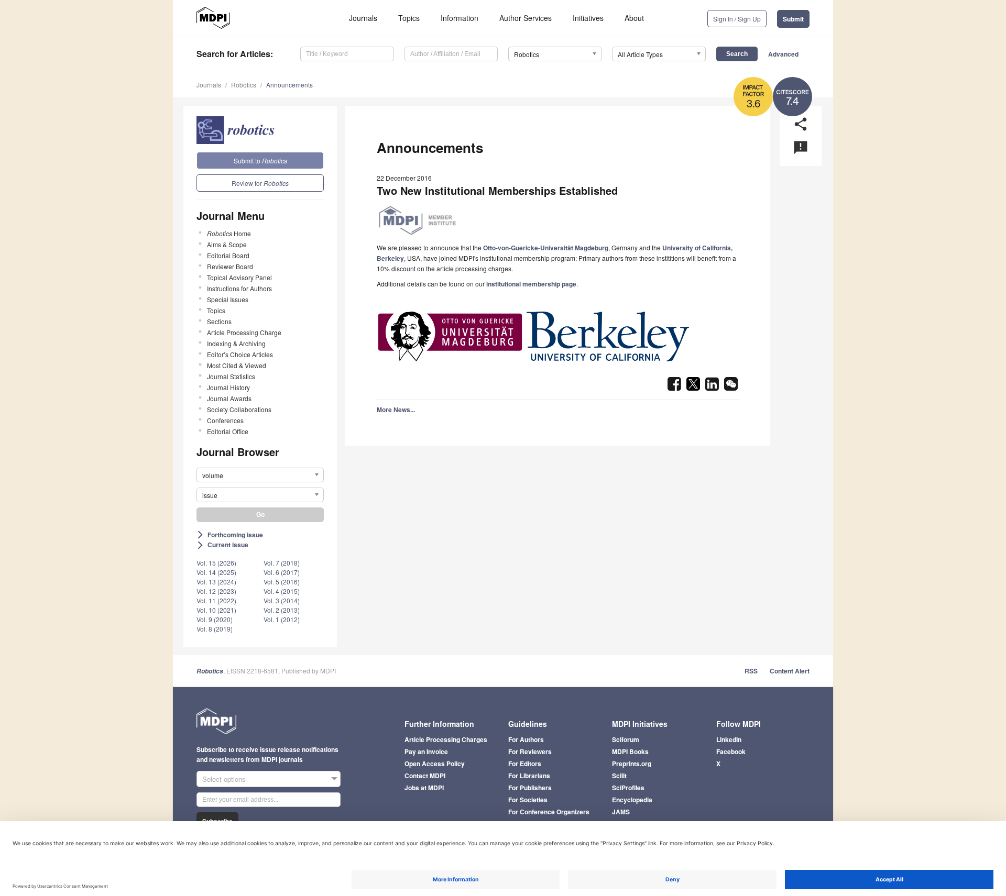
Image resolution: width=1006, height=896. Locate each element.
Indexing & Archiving (236, 343)
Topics (409, 18)
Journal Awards (229, 398)
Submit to (260, 160)
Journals (363, 18)
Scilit (619, 775)
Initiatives (588, 18)
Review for (260, 183)
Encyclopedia (632, 799)
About (634, 18)
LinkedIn (728, 739)
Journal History (228, 387)
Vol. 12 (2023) (216, 591)
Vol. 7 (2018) (282, 562)
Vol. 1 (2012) (282, 619)
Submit (793, 19)
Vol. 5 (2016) (282, 581)
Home (229, 233)
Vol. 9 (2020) (214, 619)
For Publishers (530, 787)
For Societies (528, 799)
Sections (219, 321)
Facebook (731, 751)
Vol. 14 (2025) (216, 572)
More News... (396, 409)
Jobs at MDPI (424, 787)
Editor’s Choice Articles (240, 354)
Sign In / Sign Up (737, 18)
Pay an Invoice (426, 751)
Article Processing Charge (244, 332)
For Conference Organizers (548, 811)
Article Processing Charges (445, 739)
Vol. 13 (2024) (216, 581)
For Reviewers (530, 751)
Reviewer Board (230, 266)
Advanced (783, 54)
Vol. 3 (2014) (282, 600)
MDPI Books (630, 751)
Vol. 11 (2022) (216, 600)
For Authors (526, 739)
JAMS (621, 811)
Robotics (243, 84)
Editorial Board (228, 255)
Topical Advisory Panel (239, 277)
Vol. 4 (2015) (282, 591)
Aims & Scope (227, 244)
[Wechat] (731, 387)
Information (459, 18)
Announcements (289, 84)
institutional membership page (531, 284)
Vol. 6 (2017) (282, 572)
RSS (751, 671)
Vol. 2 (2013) (282, 609)
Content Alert (790, 671)
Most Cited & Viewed (236, 365)
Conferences (225, 420)
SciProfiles (628, 787)
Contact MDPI (424, 775)
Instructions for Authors (239, 288)
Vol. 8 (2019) (214, 628)
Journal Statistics (231, 376)
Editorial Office (227, 431)
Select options (224, 779)
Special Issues (227, 299)
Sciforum (625, 739)
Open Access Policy (434, 763)
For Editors (524, 763)
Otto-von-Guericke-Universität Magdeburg (545, 247)
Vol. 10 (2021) (216, 609)
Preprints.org (631, 763)
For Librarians (529, 775)
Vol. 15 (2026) (216, 562)
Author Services (525, 18)
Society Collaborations (239, 409)
